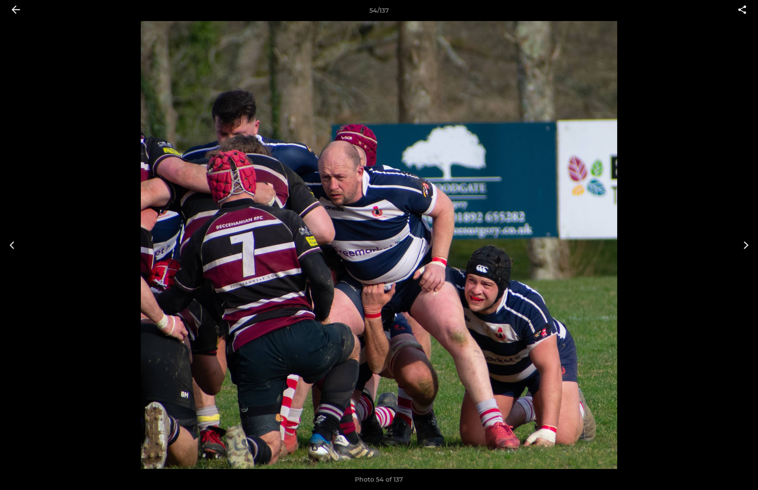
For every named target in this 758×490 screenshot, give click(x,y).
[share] (742, 10)
